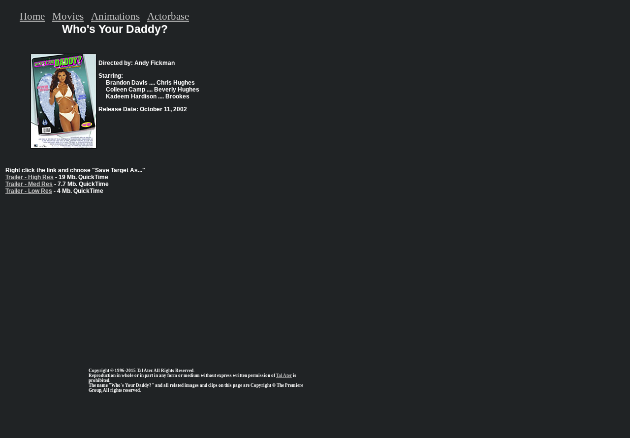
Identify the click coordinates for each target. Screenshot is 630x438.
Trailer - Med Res (29, 184)
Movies (68, 16)
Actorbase (168, 16)
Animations (115, 16)
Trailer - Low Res (28, 191)
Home (32, 16)
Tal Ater (284, 375)
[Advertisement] (114, 277)
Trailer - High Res (29, 177)
